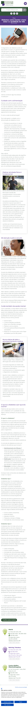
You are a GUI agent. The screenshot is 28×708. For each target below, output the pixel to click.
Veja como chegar (14, 642)
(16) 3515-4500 (14, 633)
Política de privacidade (21, 687)
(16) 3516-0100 (14, 651)
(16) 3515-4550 (14, 672)
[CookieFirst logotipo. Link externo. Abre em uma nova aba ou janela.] (1, 688)
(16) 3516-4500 (22, 633)
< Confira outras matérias (9, 620)
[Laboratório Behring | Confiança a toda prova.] (7, 3)
